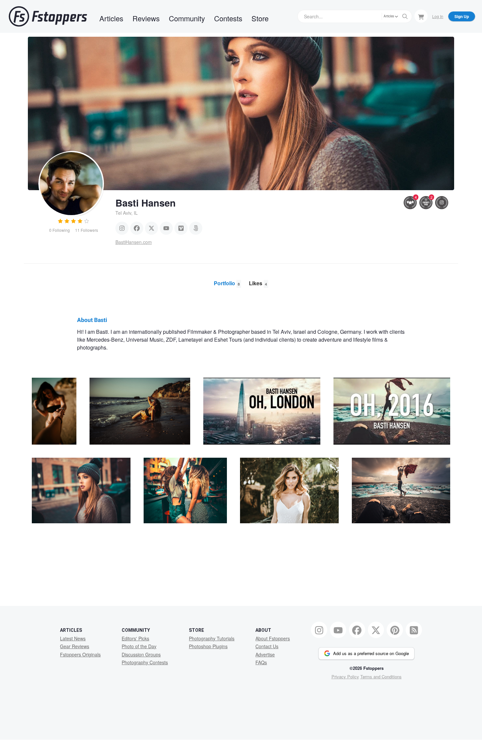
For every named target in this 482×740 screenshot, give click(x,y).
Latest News (73, 638)
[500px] (195, 228)
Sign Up (461, 16)
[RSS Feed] (414, 630)
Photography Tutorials (211, 638)
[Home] (48, 16)
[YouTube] (166, 228)
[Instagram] (122, 228)
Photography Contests (145, 662)
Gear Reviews (74, 646)
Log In (437, 16)
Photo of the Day (139, 646)
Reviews (146, 18)
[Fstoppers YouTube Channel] (338, 630)
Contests (228, 18)
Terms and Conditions (381, 676)
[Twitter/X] (151, 228)
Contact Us (266, 646)
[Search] (405, 16)
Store (260, 18)
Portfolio (227, 283)
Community (187, 18)
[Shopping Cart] (421, 16)
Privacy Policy (345, 676)
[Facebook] (136, 228)
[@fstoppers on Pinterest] (395, 630)
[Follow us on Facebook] (357, 630)
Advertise (265, 654)
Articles (111, 18)
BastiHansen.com (133, 242)
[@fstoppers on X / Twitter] (376, 630)
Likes (258, 283)
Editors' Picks (135, 638)
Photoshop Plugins (208, 646)
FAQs (261, 662)
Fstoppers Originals (80, 654)
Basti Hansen (145, 203)
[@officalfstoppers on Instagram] (319, 630)
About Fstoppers (272, 638)
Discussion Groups (141, 654)
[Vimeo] (181, 228)
